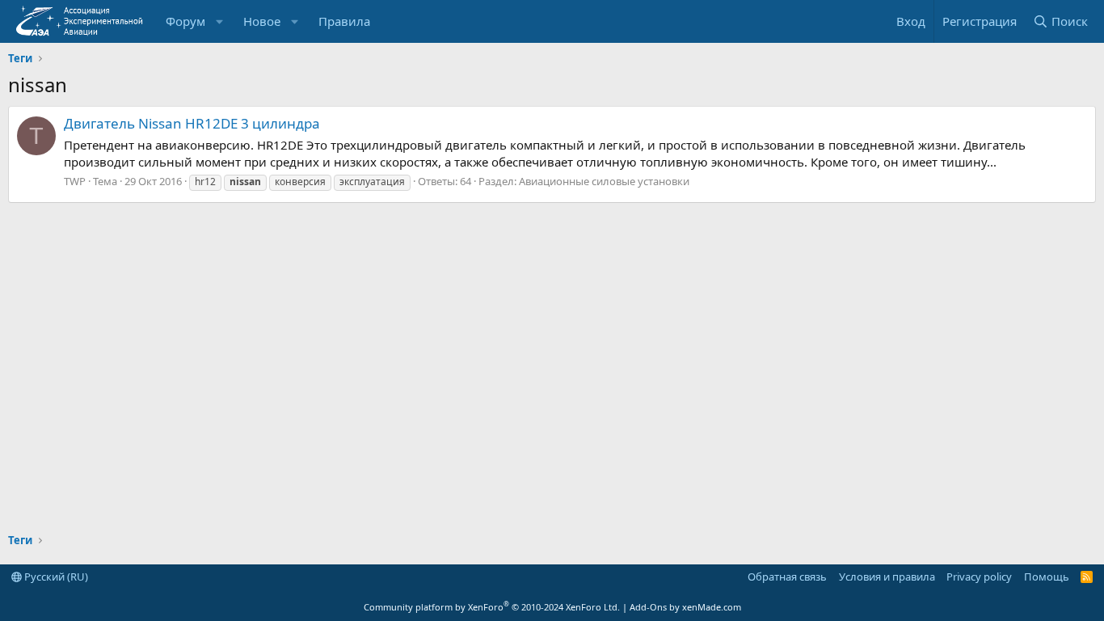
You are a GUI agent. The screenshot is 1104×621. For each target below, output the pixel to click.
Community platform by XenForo (492, 607)
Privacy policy (979, 576)
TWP (75, 181)
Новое (261, 21)
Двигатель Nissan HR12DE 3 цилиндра (192, 123)
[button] (220, 21)
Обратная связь (787, 576)
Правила (344, 21)
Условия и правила (887, 576)
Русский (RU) (55, 576)
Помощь (1046, 576)
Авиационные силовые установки (604, 181)
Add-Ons (648, 607)
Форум (185, 21)
